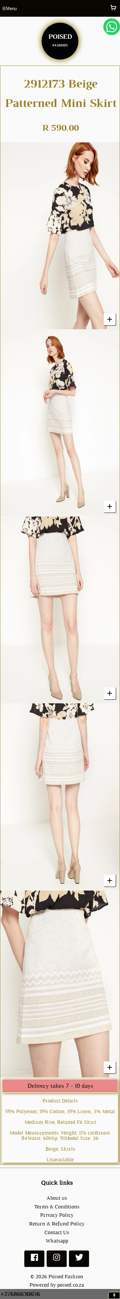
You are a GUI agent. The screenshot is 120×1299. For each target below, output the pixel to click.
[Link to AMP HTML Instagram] (57, 1260)
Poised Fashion (65, 1276)
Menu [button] (9, 8)
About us (56, 1198)
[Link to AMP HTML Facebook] (34, 1260)
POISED (60, 39)
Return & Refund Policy (56, 1223)
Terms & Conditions (56, 1206)
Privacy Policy (56, 1215)
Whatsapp (56, 1240)
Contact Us (56, 1232)
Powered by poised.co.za (56, 1285)
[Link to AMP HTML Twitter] (79, 1260)
